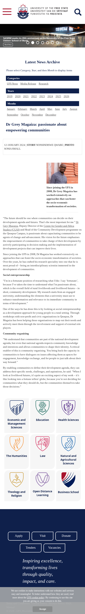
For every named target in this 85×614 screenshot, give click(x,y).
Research (43, 83)
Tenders (31, 547)
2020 (18, 96)
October (25, 114)
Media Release (28, 83)
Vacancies (54, 547)
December (50, 114)
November (37, 114)
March (33, 108)
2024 (50, 96)
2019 (9, 96)
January (11, 108)
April (42, 108)
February (22, 108)
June (57, 108)
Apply (19, 535)
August (73, 108)
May (49, 108)
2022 (34, 96)
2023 (42, 96)
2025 (58, 96)
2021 (26, 96)
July (64, 108)
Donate (66, 535)
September (12, 114)
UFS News (12, 83)
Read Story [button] (8, 45)
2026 (66, 96)
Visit (42, 535)
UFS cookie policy (35, 597)
